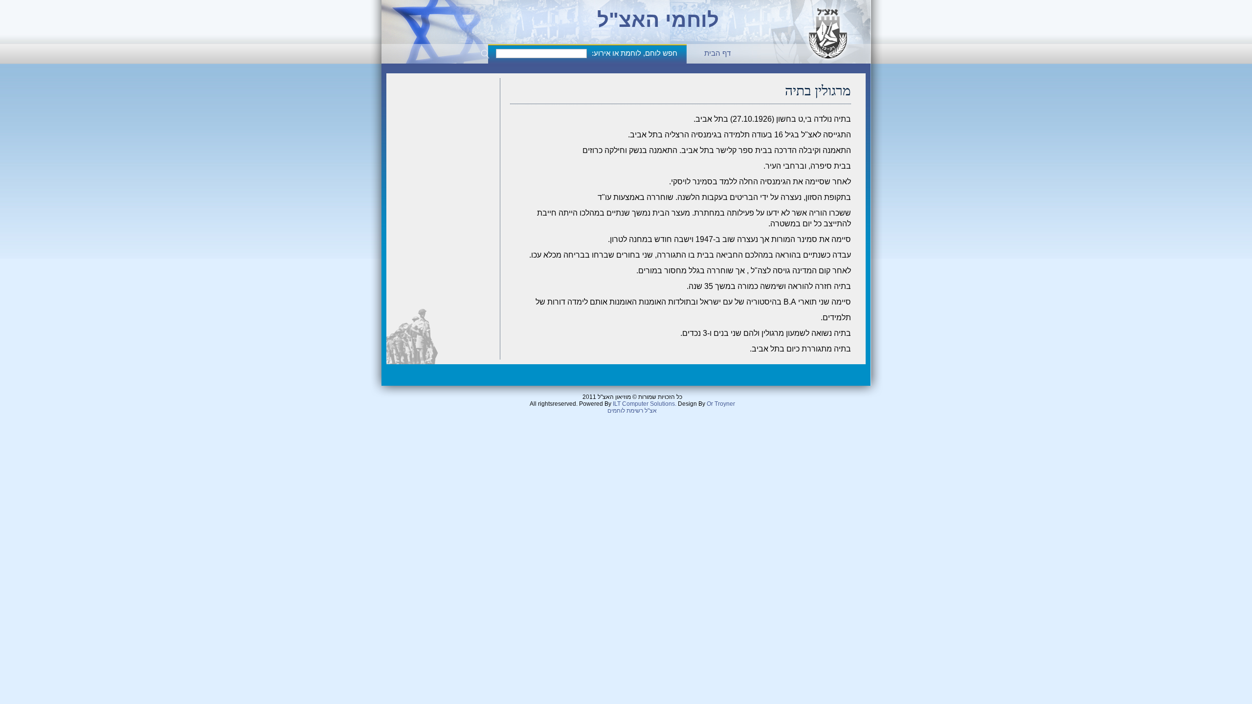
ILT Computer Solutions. (644, 403)
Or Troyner (721, 403)
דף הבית (717, 53)
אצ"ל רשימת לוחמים (632, 410)
